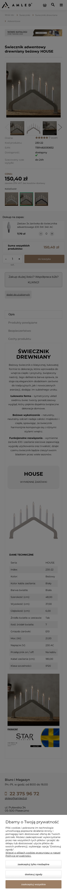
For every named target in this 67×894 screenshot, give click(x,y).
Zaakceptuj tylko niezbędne (33, 864)
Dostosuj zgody (33, 874)
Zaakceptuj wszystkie (33, 884)
